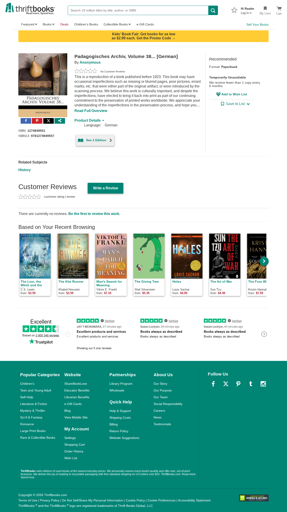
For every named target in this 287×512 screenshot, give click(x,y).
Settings (70, 438)
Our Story (160, 383)
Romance (27, 424)
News (157, 417)
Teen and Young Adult (35, 390)
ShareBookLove (75, 383)
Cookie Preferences (162, 500)
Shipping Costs (120, 417)
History (24, 170)
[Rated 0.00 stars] (85, 71)
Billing (113, 424)
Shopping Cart (74, 444)
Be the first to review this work (93, 214)
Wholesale (116, 390)
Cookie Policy (135, 500)
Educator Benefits (76, 390)
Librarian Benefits (76, 397)
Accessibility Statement (194, 500)
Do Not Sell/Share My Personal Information (92, 500)
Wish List (70, 458)
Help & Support (120, 411)
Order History (73, 451)
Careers (159, 410)
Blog (67, 410)
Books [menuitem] (47, 24)
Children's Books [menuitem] (86, 24)
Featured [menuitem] (27, 24)
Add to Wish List (234, 94)
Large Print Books (33, 431)
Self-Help (26, 397)
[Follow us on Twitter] (225, 383)
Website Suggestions (124, 438)
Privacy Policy (49, 500)
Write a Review (105, 188)
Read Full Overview (90, 111)
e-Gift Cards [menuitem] (145, 24)
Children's (27, 383)
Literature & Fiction (33, 404)
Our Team (161, 397)
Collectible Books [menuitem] (116, 24)
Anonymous (90, 62)
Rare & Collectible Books (37, 437)
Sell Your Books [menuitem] (257, 24)
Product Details (87, 120)
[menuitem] (247, 9)
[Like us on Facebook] (213, 383)
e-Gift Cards (73, 404)
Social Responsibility (168, 404)
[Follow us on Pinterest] (238, 383)
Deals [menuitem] (64, 24)
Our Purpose (163, 390)
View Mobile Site (76, 417)
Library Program (121, 383)
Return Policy (118, 431)
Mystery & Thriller (32, 410)
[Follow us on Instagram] (263, 383)
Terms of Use (27, 500)
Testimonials (162, 424)
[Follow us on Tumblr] (250, 383)
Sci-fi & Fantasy (31, 417)
